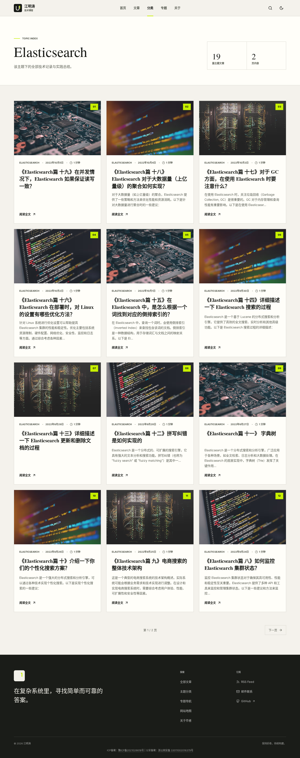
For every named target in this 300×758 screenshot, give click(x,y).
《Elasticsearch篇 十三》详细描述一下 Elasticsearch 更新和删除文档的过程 (57, 440)
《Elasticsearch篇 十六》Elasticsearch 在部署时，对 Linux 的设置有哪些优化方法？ (56, 307)
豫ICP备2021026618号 (131, 750)
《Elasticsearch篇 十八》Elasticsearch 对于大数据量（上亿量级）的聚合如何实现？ (149, 179)
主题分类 (186, 691)
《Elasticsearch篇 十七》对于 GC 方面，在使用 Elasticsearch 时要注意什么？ (241, 179)
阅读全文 (25, 214)
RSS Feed (247, 681)
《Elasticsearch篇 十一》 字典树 (240, 433)
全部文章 (186, 681)
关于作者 (186, 720)
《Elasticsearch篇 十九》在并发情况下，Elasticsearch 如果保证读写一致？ (57, 179)
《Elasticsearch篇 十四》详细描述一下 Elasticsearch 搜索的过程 (242, 303)
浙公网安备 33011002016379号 (175, 750)
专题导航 (186, 701)
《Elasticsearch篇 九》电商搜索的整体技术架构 (149, 564)
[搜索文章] (270, 8)
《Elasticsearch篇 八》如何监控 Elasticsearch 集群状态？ (239, 564)
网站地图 (186, 710)
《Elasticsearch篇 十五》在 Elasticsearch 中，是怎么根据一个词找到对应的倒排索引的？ (149, 307)
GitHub (246, 701)
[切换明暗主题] (281, 8)
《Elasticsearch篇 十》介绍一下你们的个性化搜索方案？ (57, 564)
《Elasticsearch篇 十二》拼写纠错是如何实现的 (149, 437)
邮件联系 (247, 691)
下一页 (273, 630)
